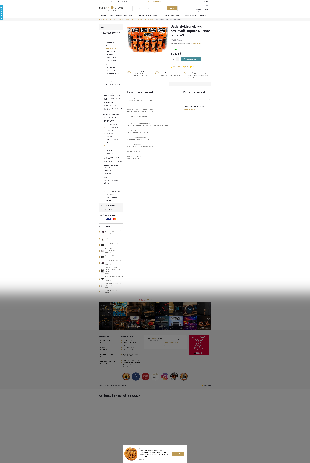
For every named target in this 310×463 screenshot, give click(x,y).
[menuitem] (118, 15)
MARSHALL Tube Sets (112, 70)
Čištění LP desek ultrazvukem (130, 349)
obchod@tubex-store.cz (172, 342)
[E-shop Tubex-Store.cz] (155, 376)
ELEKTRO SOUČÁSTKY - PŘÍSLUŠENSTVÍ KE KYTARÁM (112, 94)
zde (146, 456)
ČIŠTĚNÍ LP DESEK (107, 209)
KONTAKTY (124, 2)
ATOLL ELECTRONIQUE (112, 127)
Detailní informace (197, 43)
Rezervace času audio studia (107, 361)
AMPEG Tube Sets (110, 43)
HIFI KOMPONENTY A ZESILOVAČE (110, 121)
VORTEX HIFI (107, 200)
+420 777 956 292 (171, 345)
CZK (207, 2)
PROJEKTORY (107, 173)
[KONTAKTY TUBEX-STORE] (126, 376)
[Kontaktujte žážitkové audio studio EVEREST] (184, 376)
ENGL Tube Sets (110, 54)
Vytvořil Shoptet (207, 385)
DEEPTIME (108, 142)
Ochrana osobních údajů (106, 354)
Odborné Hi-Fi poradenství (107, 352)
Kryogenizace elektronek (129, 347)
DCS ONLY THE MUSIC (112, 139)
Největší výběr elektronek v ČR (130, 352)
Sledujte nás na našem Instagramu (159, 300)
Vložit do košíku (192, 59)
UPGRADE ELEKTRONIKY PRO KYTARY (112, 99)
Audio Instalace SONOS (129, 358)
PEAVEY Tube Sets (110, 79)
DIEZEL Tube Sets (110, 51)
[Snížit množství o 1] (177, 60)
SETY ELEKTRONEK (109, 40)
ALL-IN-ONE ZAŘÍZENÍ (110, 117)
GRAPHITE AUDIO (109, 195)
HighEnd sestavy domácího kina (131, 345)
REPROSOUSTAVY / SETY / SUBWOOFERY (111, 166)
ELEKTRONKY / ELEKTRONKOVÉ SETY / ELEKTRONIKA (111, 33)
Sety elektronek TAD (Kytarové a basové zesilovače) (131, 355)
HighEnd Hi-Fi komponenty (130, 342)
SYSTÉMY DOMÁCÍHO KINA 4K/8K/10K (111, 158)
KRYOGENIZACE (108, 102)
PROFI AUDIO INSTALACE (109, 205)
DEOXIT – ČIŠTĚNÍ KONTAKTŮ (112, 105)
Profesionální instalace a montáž (108, 357)
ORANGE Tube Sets (111, 76)
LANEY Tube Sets (110, 67)
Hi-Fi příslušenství (127, 340)
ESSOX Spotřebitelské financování (109, 349)
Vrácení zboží (103, 364)
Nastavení (141, 459)
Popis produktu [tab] (148, 84)
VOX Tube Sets (110, 82)
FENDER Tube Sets (111, 60)
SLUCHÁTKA (107, 186)
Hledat (172, 8)
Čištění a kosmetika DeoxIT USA (131, 360)
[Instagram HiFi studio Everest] (165, 376)
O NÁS (112, 2)
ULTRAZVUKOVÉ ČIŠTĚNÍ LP (111, 197)
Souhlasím (179, 454)
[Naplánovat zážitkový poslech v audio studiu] (146, 376)
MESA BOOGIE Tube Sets (112, 73)
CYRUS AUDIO (109, 136)
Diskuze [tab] (190, 84)
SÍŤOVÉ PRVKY (108, 183)
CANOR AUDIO (110, 133)
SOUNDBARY (109, 151)
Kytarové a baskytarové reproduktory (129, 365)
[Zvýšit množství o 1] (177, 58)
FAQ (118, 2)
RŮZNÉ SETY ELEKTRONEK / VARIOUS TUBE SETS (113, 85)
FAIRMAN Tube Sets (111, 57)
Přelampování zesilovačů (106, 359)
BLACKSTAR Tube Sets (112, 46)
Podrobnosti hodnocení (192, 39)
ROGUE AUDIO (110, 148)
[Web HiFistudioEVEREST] (174, 376)
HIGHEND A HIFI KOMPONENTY (111, 114)
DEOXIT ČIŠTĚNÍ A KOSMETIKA (111, 89)
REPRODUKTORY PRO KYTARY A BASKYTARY (113, 109)
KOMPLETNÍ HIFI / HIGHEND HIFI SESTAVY (113, 162)
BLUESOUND (109, 130)
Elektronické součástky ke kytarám (131, 362)
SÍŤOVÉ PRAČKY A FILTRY (111, 180)
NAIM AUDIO (109, 145)
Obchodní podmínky (103, 2)
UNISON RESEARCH (111, 153)
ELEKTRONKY (107, 37)
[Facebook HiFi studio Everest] (136, 376)
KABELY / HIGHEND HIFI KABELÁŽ (110, 176)
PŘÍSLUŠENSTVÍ (108, 170)
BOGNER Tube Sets (111, 48)
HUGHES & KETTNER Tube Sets (113, 63)
